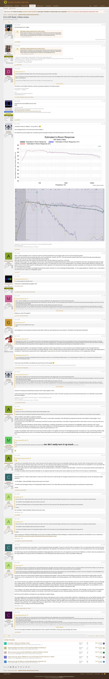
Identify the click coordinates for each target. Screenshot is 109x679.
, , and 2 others (25, 97)
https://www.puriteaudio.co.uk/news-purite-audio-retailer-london (28, 111)
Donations (48, 6)
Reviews (17, 6)
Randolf (9, 649)
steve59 (100, 644)
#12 (104, 406)
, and (22, 315)
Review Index (24, 6)
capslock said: (18, 497)
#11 (104, 371)
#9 (104, 319)
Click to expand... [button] (59, 83)
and (22, 367)
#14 (104, 455)
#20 (104, 612)
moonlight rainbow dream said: (22, 458)
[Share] (102, 25)
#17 (104, 518)
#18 (104, 544)
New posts (5, 8)
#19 (104, 562)
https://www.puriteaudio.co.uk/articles (22, 110)
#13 (104, 437)
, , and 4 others (26, 292)
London (11, 120)
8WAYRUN (61, 677)
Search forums (12, 8)
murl (101, 653)
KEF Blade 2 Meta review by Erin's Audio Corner (32, 31)
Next (9, 21)
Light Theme (7, 673)
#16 (104, 494)
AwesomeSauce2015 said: (21, 279)
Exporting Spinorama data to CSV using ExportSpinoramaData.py (27, 647)
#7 (104, 276)
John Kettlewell (11, 644)
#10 (104, 336)
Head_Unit (100, 658)
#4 (104, 101)
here (71, 11)
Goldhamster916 (11, 658)
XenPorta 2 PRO (49, 677)
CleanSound (7, 19)
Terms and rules (89, 673)
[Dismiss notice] (104, 11)
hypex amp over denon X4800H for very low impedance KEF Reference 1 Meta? (31, 657)
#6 (104, 253)
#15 (104, 474)
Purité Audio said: (19, 322)
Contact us (82, 673)
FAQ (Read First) (8, 6)
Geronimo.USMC (11, 653)
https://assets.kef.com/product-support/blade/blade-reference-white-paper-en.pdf (36, 536)
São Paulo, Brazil (9, 63)
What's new (40, 6)
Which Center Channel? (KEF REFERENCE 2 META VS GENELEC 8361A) (28, 652)
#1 (104, 24)
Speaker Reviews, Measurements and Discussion (31, 644)
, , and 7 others (24, 608)
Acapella (9, 662)
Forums (32, 6)
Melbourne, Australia (8, 351)
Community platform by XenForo (46, 676)
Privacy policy (97, 673)
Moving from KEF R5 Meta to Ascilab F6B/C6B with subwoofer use (27, 661)
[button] (44, 6)
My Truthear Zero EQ (19, 286)
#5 (104, 123)
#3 (104, 68)
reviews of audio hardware (30, 11)
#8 (104, 295)
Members (55, 6)
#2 (104, 45)
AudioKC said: (18, 409)
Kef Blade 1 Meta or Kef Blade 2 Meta (19, 643)
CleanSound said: (19, 71)
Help (102, 673)
